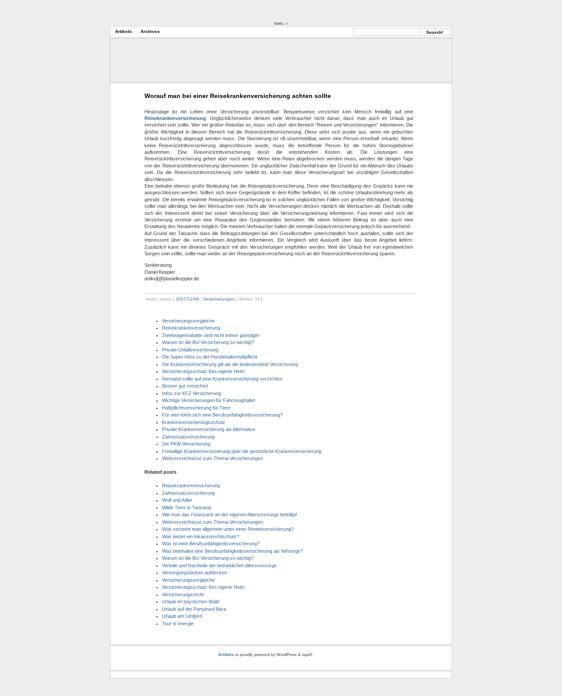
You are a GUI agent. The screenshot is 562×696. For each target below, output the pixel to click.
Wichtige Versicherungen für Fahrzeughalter (209, 400)
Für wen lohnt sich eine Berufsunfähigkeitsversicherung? (222, 414)
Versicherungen (219, 299)
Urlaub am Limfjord (182, 616)
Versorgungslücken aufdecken (194, 572)
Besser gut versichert (185, 385)
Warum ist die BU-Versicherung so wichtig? (208, 342)
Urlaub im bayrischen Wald (190, 601)
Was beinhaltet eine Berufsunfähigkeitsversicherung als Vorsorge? (232, 551)
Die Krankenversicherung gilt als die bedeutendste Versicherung (230, 364)
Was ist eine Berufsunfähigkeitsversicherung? (210, 543)
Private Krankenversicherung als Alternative (208, 429)
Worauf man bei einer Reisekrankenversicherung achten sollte (237, 95)
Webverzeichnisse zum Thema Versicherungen (212, 458)
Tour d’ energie (178, 623)
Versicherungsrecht (183, 594)
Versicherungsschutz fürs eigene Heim (203, 371)
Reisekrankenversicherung (175, 118)
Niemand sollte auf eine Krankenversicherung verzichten (222, 378)
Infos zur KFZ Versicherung (191, 393)
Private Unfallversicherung (190, 349)
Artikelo (123, 31)
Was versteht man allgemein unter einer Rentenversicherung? (228, 529)
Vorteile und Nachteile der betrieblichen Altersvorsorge (219, 565)
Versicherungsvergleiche (188, 320)
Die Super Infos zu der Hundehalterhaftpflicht (209, 356)
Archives (150, 31)
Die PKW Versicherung (186, 443)
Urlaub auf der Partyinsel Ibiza (194, 609)
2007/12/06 (187, 299)
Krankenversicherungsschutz (193, 422)
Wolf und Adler (177, 500)
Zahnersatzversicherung (188, 436)
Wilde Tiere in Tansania (186, 507)
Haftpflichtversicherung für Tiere (196, 407)
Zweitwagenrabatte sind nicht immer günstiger (210, 335)
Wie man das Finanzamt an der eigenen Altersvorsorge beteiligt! (229, 514)
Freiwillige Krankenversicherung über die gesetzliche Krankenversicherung (241, 451)
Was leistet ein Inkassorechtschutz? (200, 536)
